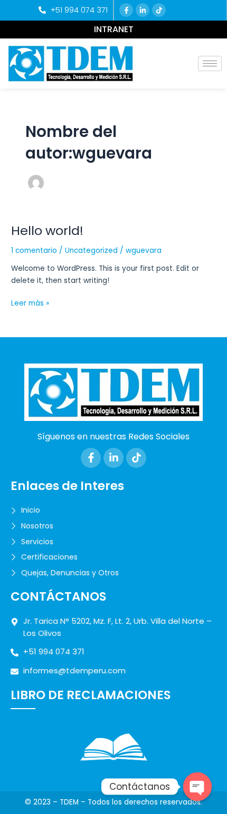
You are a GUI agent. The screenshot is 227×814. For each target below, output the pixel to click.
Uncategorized (91, 251)
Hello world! (47, 230)
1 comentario (34, 251)
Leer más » (30, 303)
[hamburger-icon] (210, 63)
